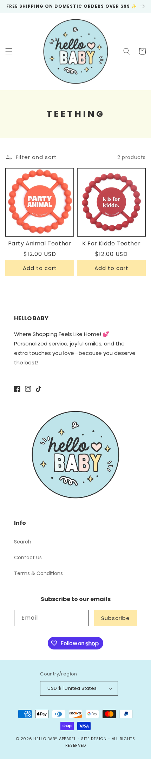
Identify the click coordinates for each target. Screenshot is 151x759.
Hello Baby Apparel (54, 738)
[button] (9, 51)
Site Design (94, 738)
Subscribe (115, 618)
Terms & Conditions (38, 573)
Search (22, 541)
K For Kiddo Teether (111, 244)
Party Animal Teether (40, 244)
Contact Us (28, 557)
